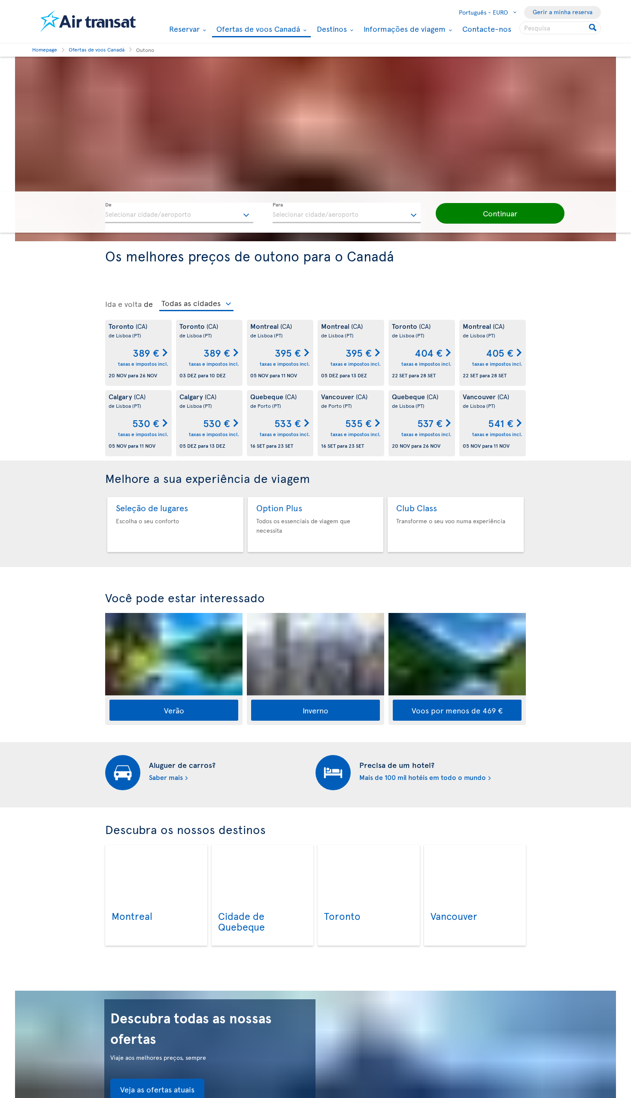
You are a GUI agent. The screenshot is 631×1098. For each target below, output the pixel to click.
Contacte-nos (486, 28)
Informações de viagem (403, 28)
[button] (500, 213)
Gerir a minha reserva (562, 12)
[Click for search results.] (593, 27)
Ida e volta (123, 304)
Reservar (183, 28)
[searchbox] (560, 27)
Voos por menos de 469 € (457, 710)
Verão (174, 710)
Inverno (315, 710)
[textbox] (179, 213)
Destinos (330, 28)
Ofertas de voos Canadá (257, 29)
